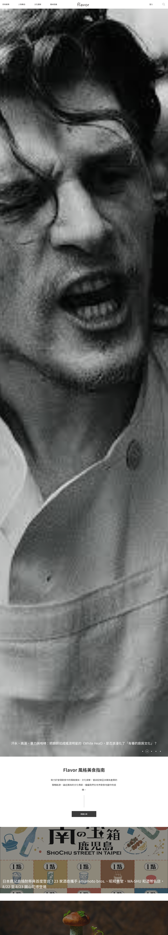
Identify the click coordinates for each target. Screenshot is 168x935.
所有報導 (5, 4)
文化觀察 (37, 4)
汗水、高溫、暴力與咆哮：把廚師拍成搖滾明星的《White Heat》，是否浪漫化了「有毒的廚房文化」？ (84, 743)
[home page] (83, 4)
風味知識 (53, 4)
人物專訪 (21, 4)
